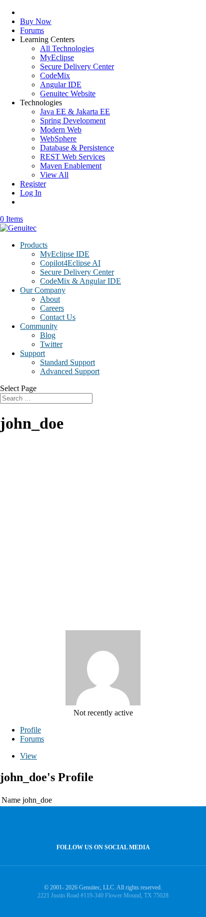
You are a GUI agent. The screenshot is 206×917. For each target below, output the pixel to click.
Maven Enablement (71, 165)
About (50, 299)
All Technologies (67, 48)
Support (32, 353)
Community (39, 326)
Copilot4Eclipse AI (70, 263)
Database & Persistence (77, 147)
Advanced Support (70, 371)
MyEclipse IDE (65, 254)
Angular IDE (61, 84)
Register (33, 183)
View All (54, 174)
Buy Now (36, 21)
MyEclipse (57, 57)
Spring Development (73, 120)
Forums (32, 30)
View (28, 756)
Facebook (101, 825)
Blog (48, 335)
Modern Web (61, 129)
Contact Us (58, 317)
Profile (30, 729)
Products (34, 245)
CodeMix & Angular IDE (80, 281)
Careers (52, 308)
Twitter (51, 344)
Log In (31, 193)
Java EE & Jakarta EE (75, 111)
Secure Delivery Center (77, 66)
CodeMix (55, 75)
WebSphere (58, 138)
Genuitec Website (68, 93)
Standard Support (67, 362)
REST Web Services (72, 156)
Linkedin (122, 825)
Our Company (43, 290)
